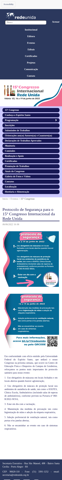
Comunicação (31, 69)
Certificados (31, 56)
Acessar (56, 22)
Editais (31, 49)
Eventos (31, 43)
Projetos (31, 62)
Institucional (31, 30)
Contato (31, 76)
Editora (31, 36)
